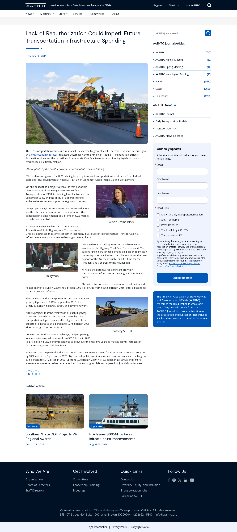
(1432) (207, 81)
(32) (209, 59)
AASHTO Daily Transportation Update (182, 214)
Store (62, 13)
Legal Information (97, 527)
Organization (34, 479)
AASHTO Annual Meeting (169, 59)
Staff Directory (35, 490)
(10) (209, 67)
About (115, 13)
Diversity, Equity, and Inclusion (140, 485)
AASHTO (160, 52)
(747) (208, 52)
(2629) (207, 88)
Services (77, 13)
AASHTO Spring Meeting (169, 67)
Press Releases (169, 225)
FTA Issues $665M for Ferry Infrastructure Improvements (112, 436)
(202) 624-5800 (143, 514)
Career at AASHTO (133, 496)
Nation (159, 81)
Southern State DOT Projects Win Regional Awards (52, 436)
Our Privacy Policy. (174, 266)
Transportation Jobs (134, 490)
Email (160, 165)
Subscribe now (182, 278)
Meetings (45, 13)
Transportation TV (165, 128)
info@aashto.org (166, 514)
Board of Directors (38, 485)
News (29, 13)
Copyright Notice (140, 527)
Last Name (163, 193)
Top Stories (161, 96)
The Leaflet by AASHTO (174, 230)
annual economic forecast (43, 154)
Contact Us (128, 479)
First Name (163, 179)
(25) (209, 74)
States (159, 88)
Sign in (172, 5)
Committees (97, 13)
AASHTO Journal (164, 114)
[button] (174, 5)
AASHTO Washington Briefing (172, 74)
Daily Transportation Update (171, 121)
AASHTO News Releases (169, 135)
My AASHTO (193, 5)
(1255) (207, 96)
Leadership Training (86, 485)
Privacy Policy (119, 527)
